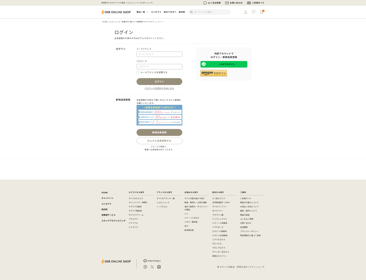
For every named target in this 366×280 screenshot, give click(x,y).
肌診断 (182, 12)
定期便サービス (109, 215)
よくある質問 (214, 2)
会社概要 (244, 227)
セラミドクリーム (136, 215)
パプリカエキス (218, 239)
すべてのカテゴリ (136, 198)
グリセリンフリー (219, 206)
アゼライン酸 (217, 215)
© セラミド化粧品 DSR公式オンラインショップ (240, 267)
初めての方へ (170, 12)
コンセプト (156, 12)
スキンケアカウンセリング (114, 220)
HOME (105, 192)
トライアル (133, 223)
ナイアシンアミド (219, 219)
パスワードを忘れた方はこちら (159, 88)
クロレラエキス (218, 247)
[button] (213, 73)
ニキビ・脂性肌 (190, 222)
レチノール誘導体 (219, 223)
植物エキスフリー (219, 256)
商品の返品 (244, 215)
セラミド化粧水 (135, 206)
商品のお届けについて (249, 202)
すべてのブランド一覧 (166, 198)
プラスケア (133, 219)
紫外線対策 (189, 230)
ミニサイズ (133, 227)
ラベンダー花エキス (220, 252)
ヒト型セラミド (218, 198)
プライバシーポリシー (249, 231)
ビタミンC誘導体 (219, 231)
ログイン (159, 81)
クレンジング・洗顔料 (138, 202)
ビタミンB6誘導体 (219, 235)
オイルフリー (217, 210)
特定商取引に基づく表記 (250, 235)
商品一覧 (141, 12)
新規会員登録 (159, 132)
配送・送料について (248, 210)
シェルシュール (163, 202)
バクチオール (217, 227)
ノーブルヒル (162, 206)
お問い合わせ (236, 2)
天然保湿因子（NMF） (221, 202)
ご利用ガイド (258, 2)
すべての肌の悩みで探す (194, 198)
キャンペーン (107, 198)
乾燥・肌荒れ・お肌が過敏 (195, 202)
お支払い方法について (249, 206)
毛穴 (186, 226)
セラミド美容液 (135, 210)
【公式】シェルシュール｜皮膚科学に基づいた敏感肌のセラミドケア (128, 22)
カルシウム (217, 243)
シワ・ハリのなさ (191, 218)
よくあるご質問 (246, 219)
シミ (186, 213)
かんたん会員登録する (159, 141)
